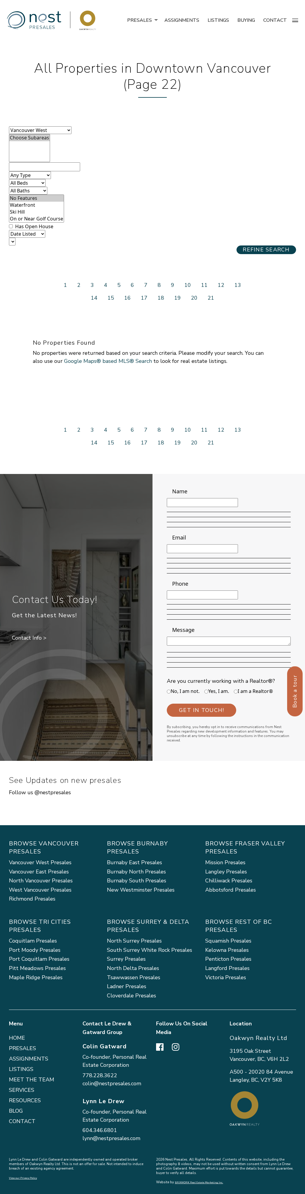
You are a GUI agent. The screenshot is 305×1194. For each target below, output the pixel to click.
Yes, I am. (218, 691)
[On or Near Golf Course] (36, 218)
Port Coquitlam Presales (39, 959)
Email (179, 537)
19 (177, 297)
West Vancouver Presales (40, 889)
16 (127, 297)
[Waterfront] (36, 205)
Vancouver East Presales (39, 871)
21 (211, 297)
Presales (22, 1048)
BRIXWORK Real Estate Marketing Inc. (199, 1182)
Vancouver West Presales (40, 862)
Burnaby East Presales (134, 862)
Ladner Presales (126, 986)
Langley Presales (226, 871)
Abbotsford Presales (230, 889)
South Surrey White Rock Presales (149, 950)
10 (187, 285)
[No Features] (36, 198)
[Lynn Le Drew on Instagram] (175, 1046)
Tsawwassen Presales (133, 977)
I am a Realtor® (255, 691)
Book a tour (294, 691)
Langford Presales (227, 968)
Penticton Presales (228, 959)
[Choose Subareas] (29, 137)
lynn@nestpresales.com (111, 1138)
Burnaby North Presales (136, 871)
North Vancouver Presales (41, 880)
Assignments (181, 20)
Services (21, 1090)
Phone (180, 583)
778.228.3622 (100, 1075)
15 (111, 297)
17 (144, 297)
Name (179, 491)
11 (204, 285)
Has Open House (33, 226)
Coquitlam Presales (33, 940)
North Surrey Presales (134, 940)
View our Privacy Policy (23, 1178)
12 (221, 285)
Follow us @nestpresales (40, 792)
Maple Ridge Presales (36, 977)
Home (17, 1037)
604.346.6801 (100, 1130)
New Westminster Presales (141, 889)
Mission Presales (225, 862)
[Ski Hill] (36, 212)
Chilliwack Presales (228, 880)
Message (183, 629)
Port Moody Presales (34, 950)
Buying (246, 20)
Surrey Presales (126, 959)
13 (237, 285)
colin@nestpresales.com (112, 1083)
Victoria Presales (225, 977)
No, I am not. (185, 691)
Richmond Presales (32, 898)
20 (194, 297)
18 (161, 297)
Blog (16, 1110)
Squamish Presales (228, 940)
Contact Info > (29, 637)
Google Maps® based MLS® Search (108, 361)
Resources (25, 1100)
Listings (218, 20)
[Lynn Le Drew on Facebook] (160, 1046)
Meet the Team (31, 1079)
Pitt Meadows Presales (37, 968)
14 (94, 297)
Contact (275, 20)
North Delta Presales (133, 968)
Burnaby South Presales (136, 880)
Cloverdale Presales (131, 995)
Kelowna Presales (227, 950)
